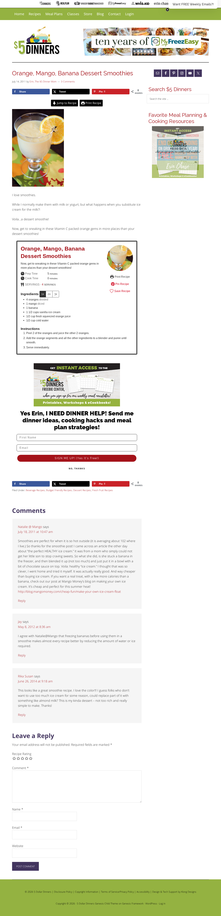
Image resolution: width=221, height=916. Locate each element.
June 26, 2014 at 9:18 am (35, 681)
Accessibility (143, 891)
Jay (20, 621)
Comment (20, 768)
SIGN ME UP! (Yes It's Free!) (77, 458)
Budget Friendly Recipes (59, 490)
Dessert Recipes (82, 490)
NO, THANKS (77, 468)
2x (49, 294)
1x (42, 294)
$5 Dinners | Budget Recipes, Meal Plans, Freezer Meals (37, 40)
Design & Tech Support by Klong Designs (174, 891)
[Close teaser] (167, 9)
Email (17, 827)
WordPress (151, 903)
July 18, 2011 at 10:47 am (35, 532)
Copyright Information (86, 891)
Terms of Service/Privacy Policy (117, 891)
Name (17, 809)
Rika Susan (25, 676)
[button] (193, 4)
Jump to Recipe (66, 103)
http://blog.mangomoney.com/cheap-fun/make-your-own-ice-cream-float (69, 591)
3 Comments (68, 81)
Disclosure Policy (63, 891)
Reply (22, 601)
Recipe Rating (21, 754)
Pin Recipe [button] (122, 283)
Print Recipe (93, 103)
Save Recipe (122, 291)
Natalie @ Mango (30, 527)
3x (55, 294)
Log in (162, 903)
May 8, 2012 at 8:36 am (34, 627)
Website (17, 846)
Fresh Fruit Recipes (102, 490)
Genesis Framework (132, 903)
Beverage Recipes (35, 490)
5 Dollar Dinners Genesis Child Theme (97, 903)
